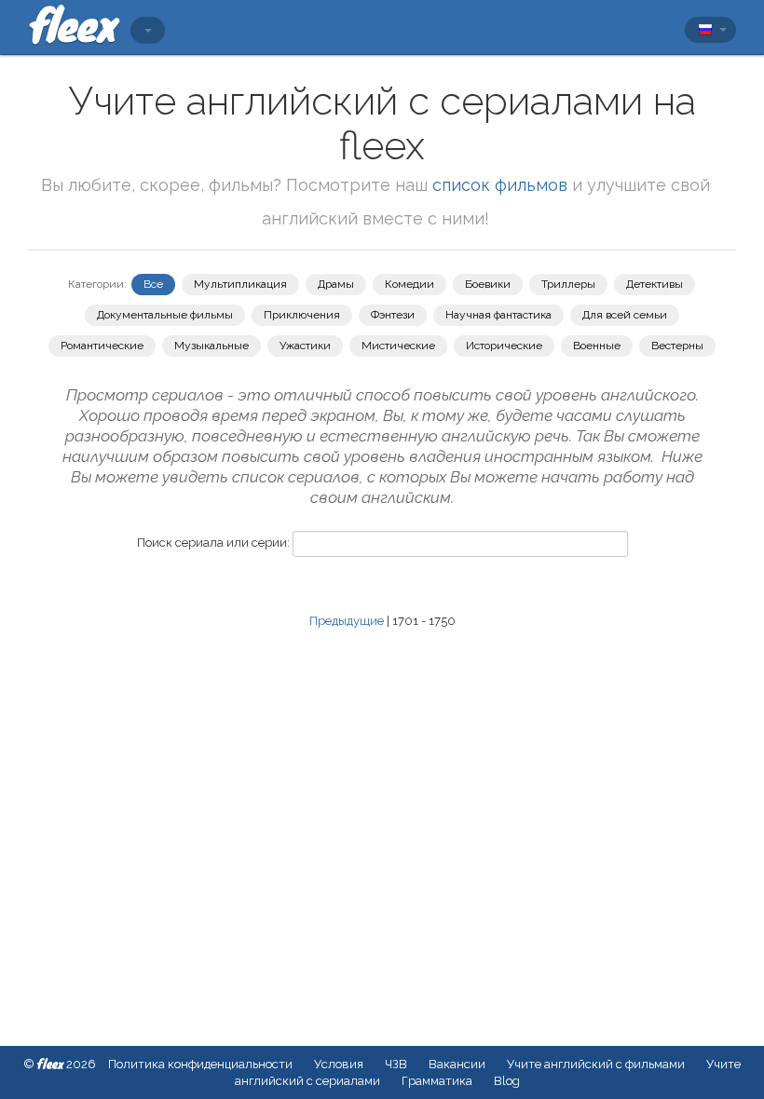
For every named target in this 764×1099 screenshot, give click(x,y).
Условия (338, 1064)
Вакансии (457, 1064)
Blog (507, 1081)
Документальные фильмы (165, 314)
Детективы (654, 284)
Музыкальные (211, 345)
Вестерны (677, 345)
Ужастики (305, 345)
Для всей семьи (624, 314)
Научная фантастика (498, 314)
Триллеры (568, 284)
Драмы (336, 284)
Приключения (302, 314)
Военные (597, 345)
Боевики (488, 284)
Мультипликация (240, 284)
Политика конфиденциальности (200, 1064)
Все (153, 284)
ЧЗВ (396, 1064)
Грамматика (437, 1081)
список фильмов (499, 185)
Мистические (398, 345)
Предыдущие (346, 621)
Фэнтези (393, 314)
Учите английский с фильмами (596, 1064)
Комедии (409, 284)
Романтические (102, 345)
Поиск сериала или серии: (213, 543)
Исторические (504, 345)
